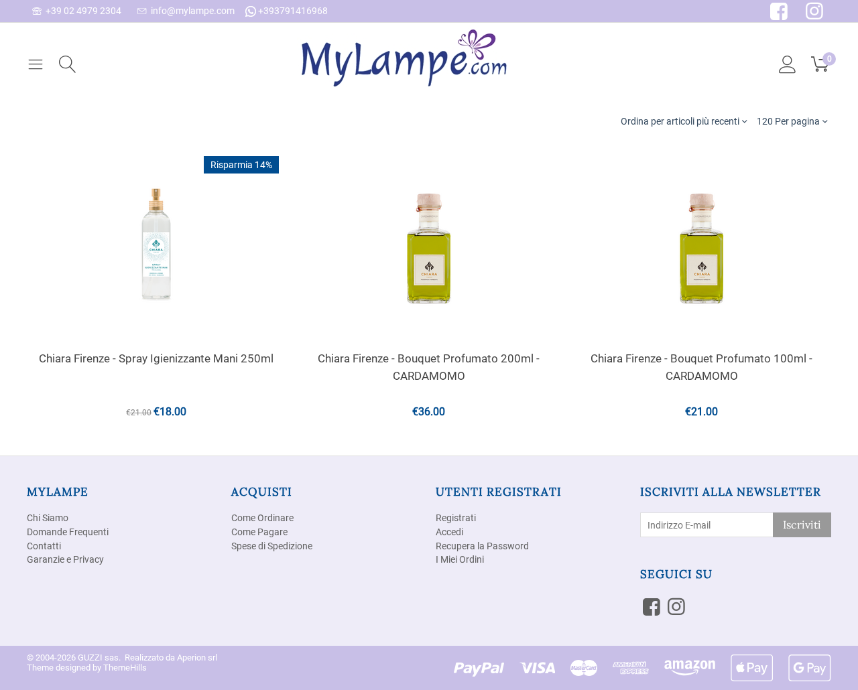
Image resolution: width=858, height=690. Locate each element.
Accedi (449, 532)
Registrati (456, 517)
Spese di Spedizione (271, 546)
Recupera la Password (482, 546)
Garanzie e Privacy (65, 559)
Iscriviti (802, 524)
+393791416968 (292, 10)
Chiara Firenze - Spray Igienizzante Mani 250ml (156, 358)
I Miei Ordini (460, 559)
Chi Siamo (47, 517)
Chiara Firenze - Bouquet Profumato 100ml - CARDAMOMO (701, 367)
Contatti (44, 546)
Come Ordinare (262, 517)
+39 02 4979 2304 (81, 10)
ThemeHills (125, 668)
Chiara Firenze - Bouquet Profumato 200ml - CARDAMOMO (429, 367)
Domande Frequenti (68, 532)
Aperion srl (197, 657)
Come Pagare (259, 532)
